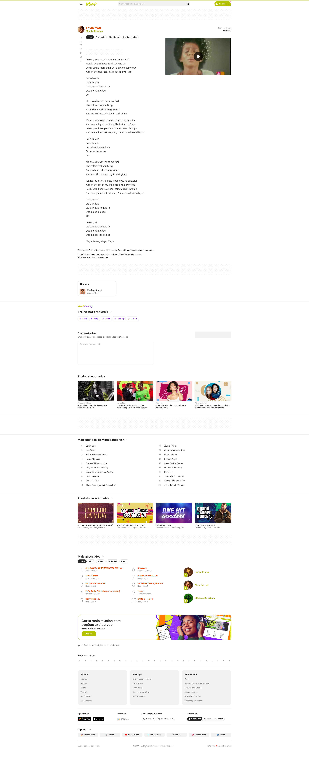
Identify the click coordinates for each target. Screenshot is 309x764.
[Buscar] (187, 3)
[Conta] (228, 3)
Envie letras (138, 688)
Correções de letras (141, 692)
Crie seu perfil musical (142, 679)
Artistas (84, 683)
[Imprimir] (81, 53)
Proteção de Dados (193, 688)
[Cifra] (81, 49)
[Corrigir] (81, 56)
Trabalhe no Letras (193, 696)
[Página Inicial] (79, 645)
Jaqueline (94, 254)
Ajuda (187, 679)
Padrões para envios (193, 701)
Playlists (84, 692)
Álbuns (83, 688)
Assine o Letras (139, 696)
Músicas (84, 679)
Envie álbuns (138, 683)
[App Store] (98, 719)
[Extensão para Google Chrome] (123, 719)
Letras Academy (154, 306)
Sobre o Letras (191, 692)
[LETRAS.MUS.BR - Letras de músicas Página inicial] (91, 3)
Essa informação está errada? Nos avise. (136, 250)
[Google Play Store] (84, 719)
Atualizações (86, 696)
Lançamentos (86, 701)
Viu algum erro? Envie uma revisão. (93, 257)
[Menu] (81, 3)
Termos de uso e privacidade (197, 683)
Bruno (116, 254)
